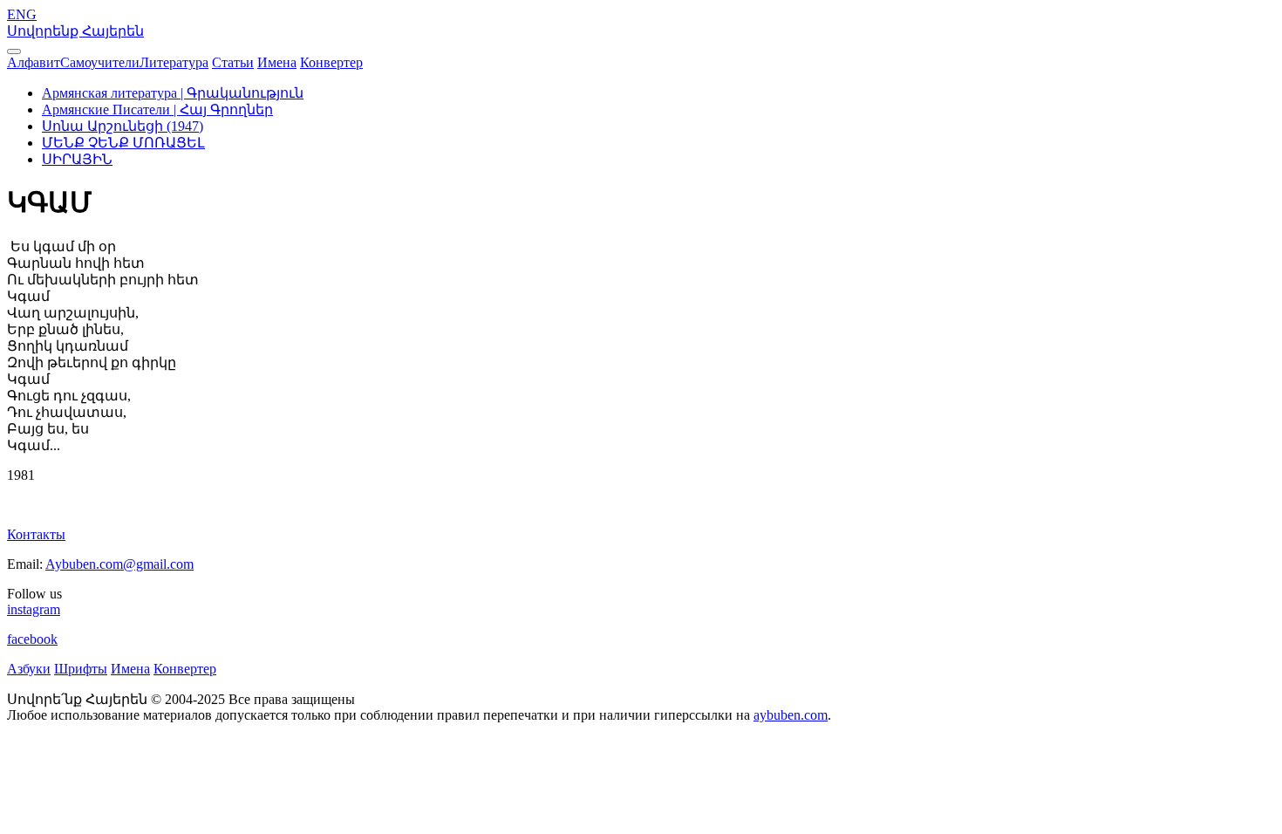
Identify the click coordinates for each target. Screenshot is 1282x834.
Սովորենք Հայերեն (75, 31)
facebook (32, 639)
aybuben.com (791, 715)
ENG (22, 14)
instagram (33, 609)
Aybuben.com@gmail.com (119, 564)
